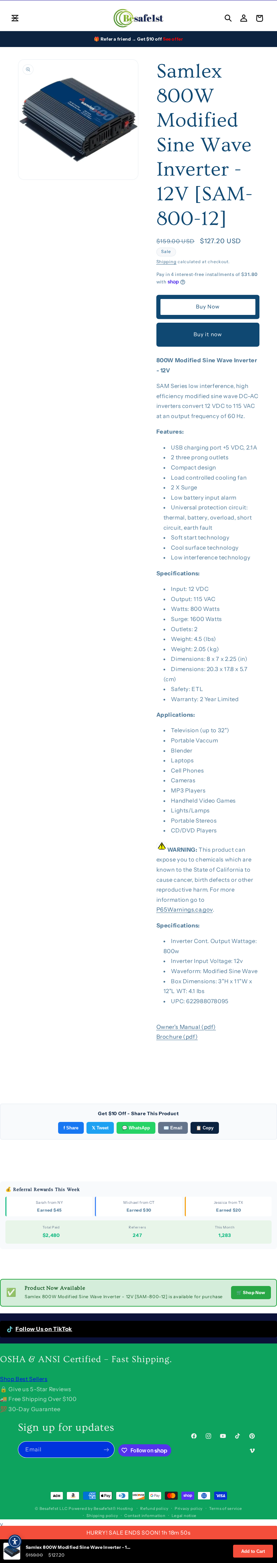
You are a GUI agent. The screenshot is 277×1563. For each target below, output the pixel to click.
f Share (71, 1127)
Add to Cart (253, 1551)
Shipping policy (102, 1515)
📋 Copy (204, 1127)
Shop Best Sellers (24, 1379)
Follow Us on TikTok (44, 1329)
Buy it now (208, 334)
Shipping (166, 261)
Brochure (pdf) (177, 1036)
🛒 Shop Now (251, 1292)
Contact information (145, 1515)
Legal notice (184, 1515)
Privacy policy (189, 1508)
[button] (15, 18)
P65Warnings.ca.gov (184, 909)
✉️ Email (172, 1127)
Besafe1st (49, 1508)
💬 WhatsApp (136, 1127)
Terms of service (225, 1508)
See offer (173, 39)
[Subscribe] (106, 1449)
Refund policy (154, 1508)
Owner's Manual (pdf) (186, 1027)
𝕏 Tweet (100, 1127)
